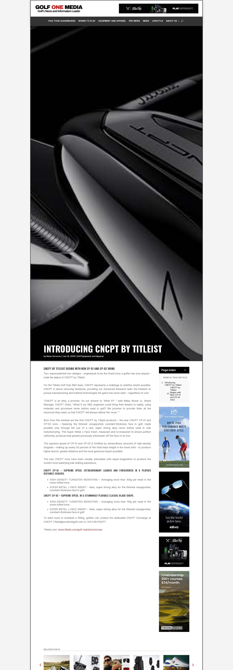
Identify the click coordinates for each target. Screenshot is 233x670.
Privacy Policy (217, 30)
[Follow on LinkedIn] (193, 61)
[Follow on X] (198, 61)
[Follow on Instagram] (188, 61)
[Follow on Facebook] (182, 61)
